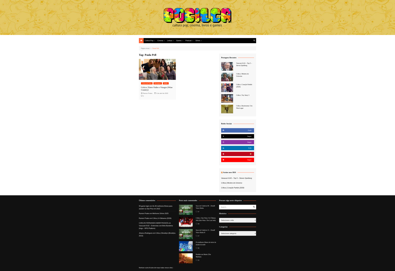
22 (198, 260)
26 (198, 248)
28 (198, 224)
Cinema (160, 40)
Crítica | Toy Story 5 (242, 95)
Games (178, 40)
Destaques (158, 83)
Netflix (166, 83)
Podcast (188, 40)
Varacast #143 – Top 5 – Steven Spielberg (236, 178)
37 (198, 211)
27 (198, 236)
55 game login (144, 206)
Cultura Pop (149, 40)
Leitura (169, 40)
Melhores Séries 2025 (160, 213)
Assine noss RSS (229, 172)
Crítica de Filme (147, 83)
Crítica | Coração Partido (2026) (232, 188)
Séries (197, 40)
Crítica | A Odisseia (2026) (161, 218)
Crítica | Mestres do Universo (231, 183)
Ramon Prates (147, 93)
